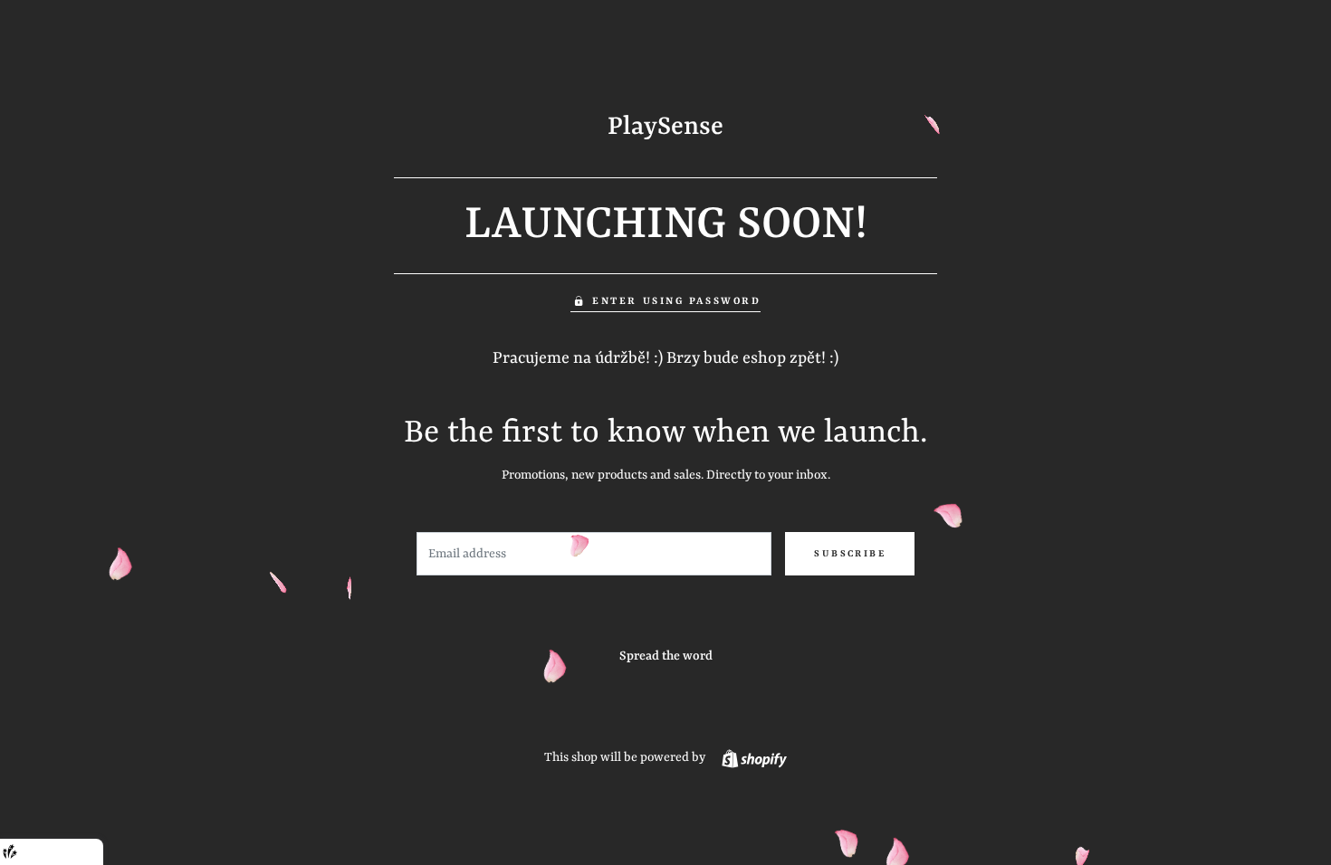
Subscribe (850, 553)
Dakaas (80, 852)
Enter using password (676, 301)
